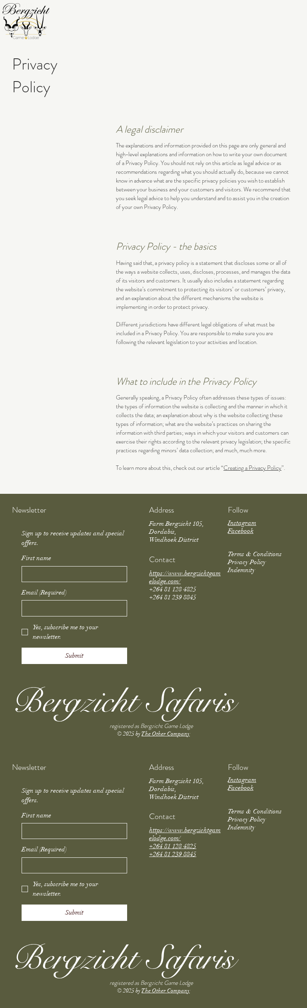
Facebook (240, 531)
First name (36, 558)
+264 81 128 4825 (172, 846)
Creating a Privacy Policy (252, 467)
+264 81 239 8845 (172, 854)
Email (44, 592)
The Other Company (166, 733)
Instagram (242, 523)
